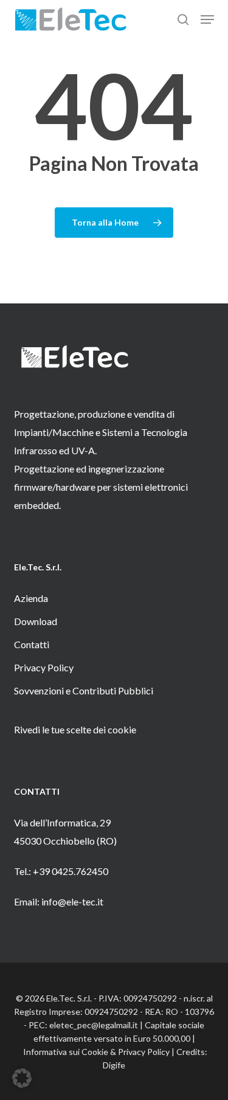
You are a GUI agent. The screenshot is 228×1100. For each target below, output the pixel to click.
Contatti (31, 644)
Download (35, 621)
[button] (207, 19)
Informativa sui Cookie (65, 1051)
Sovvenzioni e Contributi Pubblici (83, 690)
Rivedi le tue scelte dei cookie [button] (75, 729)
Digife (114, 1065)
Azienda (31, 598)
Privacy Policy (44, 667)
